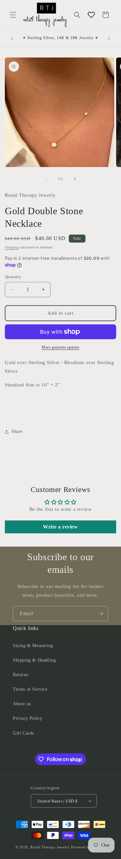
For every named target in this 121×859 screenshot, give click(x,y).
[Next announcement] (109, 38)
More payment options (60, 347)
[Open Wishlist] (91, 15)
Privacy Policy (27, 718)
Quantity (13, 276)
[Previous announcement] (12, 38)
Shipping (12, 247)
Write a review (60, 526)
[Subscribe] (101, 613)
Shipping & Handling (34, 660)
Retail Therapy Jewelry (49, 847)
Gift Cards (23, 733)
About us (22, 703)
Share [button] (17, 431)
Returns (20, 674)
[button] (13, 15)
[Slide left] (46, 179)
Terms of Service (30, 689)
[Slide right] (75, 179)
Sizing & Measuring (33, 645)
